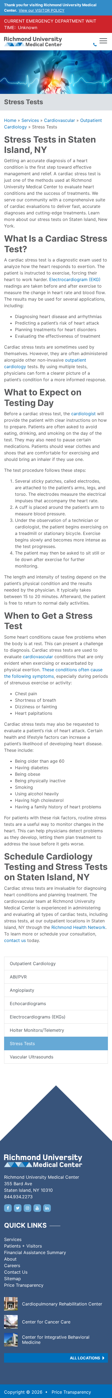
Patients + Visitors (23, 1246)
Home (10, 120)
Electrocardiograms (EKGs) (38, 1017)
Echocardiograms (28, 1003)
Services (30, 120)
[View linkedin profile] (47, 1208)
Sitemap (12, 1278)
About (10, 1259)
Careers (12, 1265)
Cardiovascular (59, 120)
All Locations (85, 1358)
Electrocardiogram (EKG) (75, 279)
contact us (15, 940)
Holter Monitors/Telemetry (37, 1030)
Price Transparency (23, 1285)
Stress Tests (22, 1043)
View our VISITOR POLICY (41, 10)
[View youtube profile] (37, 1208)
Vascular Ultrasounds (31, 1057)
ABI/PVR (18, 977)
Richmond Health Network (78, 927)
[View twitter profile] (17, 1208)
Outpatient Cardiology (33, 963)
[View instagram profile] (27, 1208)
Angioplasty (22, 990)
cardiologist (83, 413)
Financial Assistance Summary (35, 1252)
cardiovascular (38, 656)
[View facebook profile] (8, 1208)
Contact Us (15, 1272)
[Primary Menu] (103, 41)
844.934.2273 (18, 1196)
